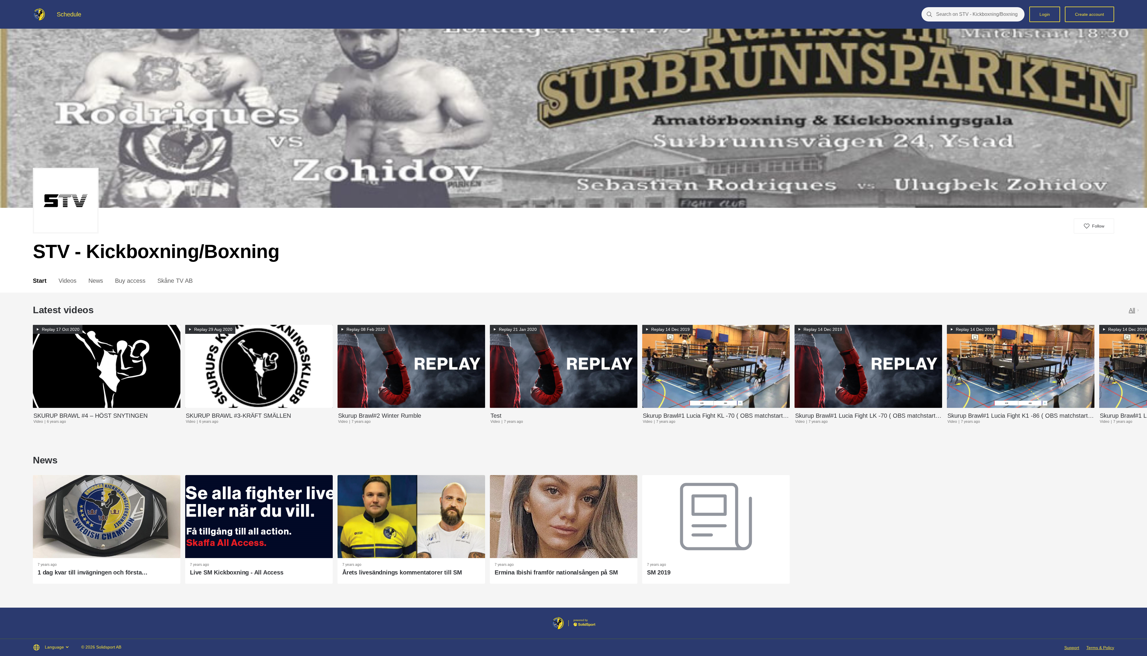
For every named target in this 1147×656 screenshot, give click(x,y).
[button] (1094, 226)
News (95, 280)
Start (40, 280)
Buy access (130, 280)
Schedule (69, 14)
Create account (1089, 14)
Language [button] (54, 647)
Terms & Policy (1100, 647)
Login (1044, 14)
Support (1071, 647)
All (1132, 310)
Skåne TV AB (175, 280)
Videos (67, 280)
